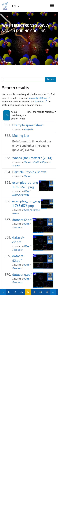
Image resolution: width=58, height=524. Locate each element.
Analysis (28, 129)
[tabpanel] (29, 38)
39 (40, 291)
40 (47, 291)
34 (8, 291)
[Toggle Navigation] (52, 6)
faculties (39, 101)
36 (21, 291)
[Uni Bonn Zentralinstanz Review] (5, 6)
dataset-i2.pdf (22, 220)
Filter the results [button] (35, 111)
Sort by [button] (50, 111)
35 (15, 291)
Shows (27, 162)
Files (26, 191)
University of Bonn (37, 98)
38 (34, 291)
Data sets (17, 227)
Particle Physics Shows (29, 172)
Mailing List (20, 136)
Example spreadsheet (28, 125)
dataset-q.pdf (22, 275)
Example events (20, 194)
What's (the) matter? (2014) (32, 158)
